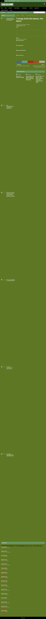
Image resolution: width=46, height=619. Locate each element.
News (6, 8)
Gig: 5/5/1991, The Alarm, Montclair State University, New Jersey (30, 78)
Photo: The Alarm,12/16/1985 (20, 77)
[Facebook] (41, 1)
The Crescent (5, 556)
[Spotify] (45, 1)
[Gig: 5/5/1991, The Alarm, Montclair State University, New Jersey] (30, 74)
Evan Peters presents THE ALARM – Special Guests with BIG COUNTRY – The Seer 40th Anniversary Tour (10, 194)
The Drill (5, 598)
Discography (24, 8)
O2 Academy (8, 564)
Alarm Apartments (4, 10)
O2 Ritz (6, 581)
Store (11, 10)
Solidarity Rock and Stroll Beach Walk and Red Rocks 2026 (10, 19)
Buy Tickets (3, 553)
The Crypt (7, 547)
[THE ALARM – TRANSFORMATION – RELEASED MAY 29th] (3, 496)
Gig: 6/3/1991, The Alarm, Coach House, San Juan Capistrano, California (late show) (40, 79)
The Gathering (16, 8)
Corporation (6, 560)
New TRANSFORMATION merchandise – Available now (9, 107)
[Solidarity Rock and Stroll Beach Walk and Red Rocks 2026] (3, 60)
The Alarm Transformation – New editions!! (9, 367)
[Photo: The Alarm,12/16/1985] (20, 74)
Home (2, 8)
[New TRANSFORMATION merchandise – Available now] (3, 147)
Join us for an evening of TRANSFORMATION (10, 280)
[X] (43, 1)
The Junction (7, 607)
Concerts (10, 8)
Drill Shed (5, 573)
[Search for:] (39, 12)
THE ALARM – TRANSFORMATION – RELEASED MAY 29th (10, 454)
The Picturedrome (7, 552)
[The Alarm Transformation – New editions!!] (3, 408)
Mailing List (36, 8)
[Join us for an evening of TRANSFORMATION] (3, 321)
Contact (31, 8)
